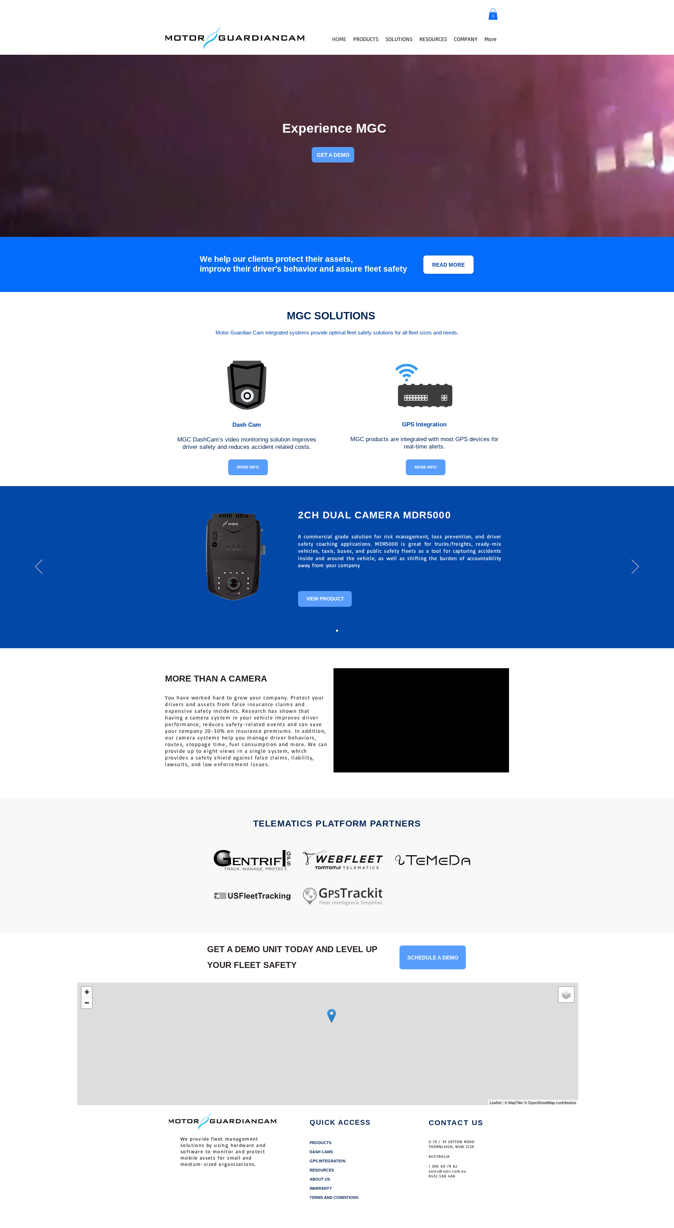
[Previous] (38, 567)
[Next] (635, 567)
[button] (493, 14)
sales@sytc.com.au (447, 1171)
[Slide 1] (337, 631)
